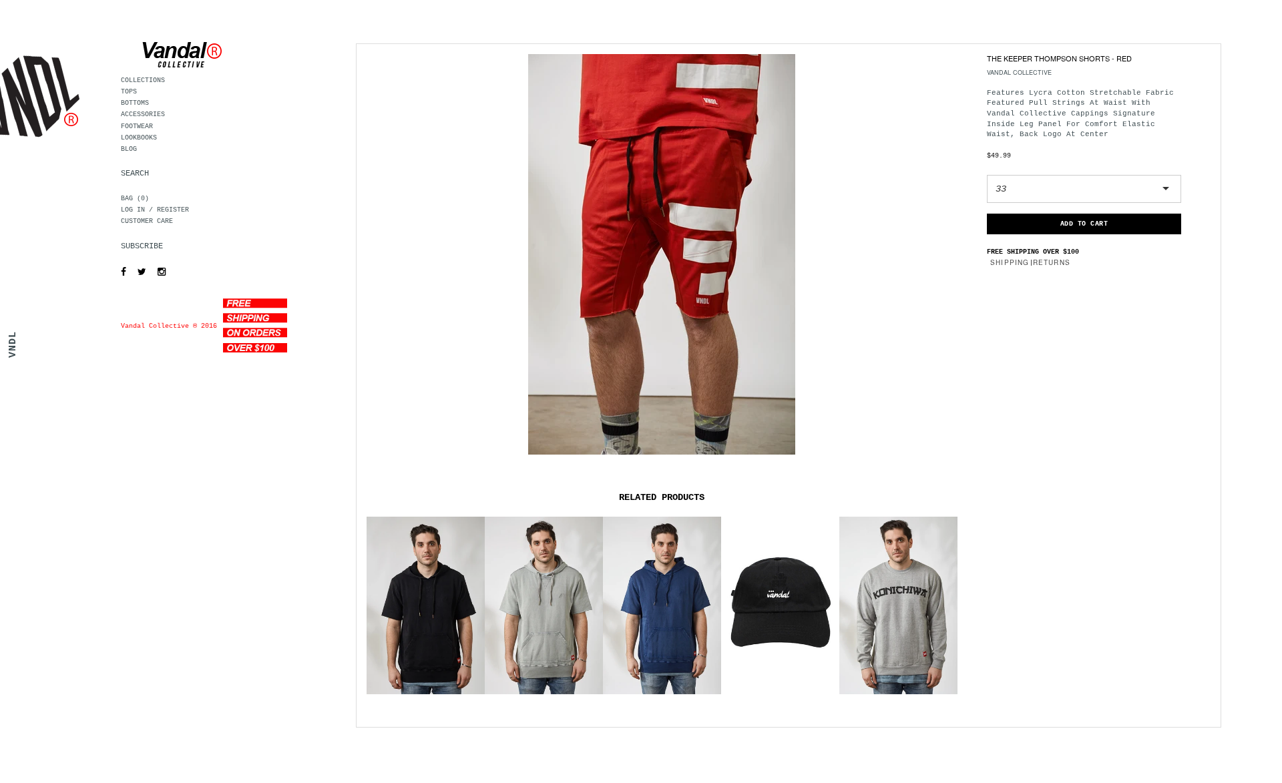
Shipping (1010, 262)
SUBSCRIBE (142, 246)
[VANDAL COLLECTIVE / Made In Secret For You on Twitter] (138, 272)
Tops (129, 91)
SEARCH (135, 173)
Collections (143, 80)
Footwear (137, 126)
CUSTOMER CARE (147, 221)
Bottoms (135, 103)
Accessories (143, 114)
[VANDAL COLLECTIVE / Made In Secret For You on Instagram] (158, 272)
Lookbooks (139, 138)
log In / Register (155, 210)
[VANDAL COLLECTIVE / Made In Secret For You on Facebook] (120, 272)
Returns (1051, 262)
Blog (129, 149)
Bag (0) (135, 198)
